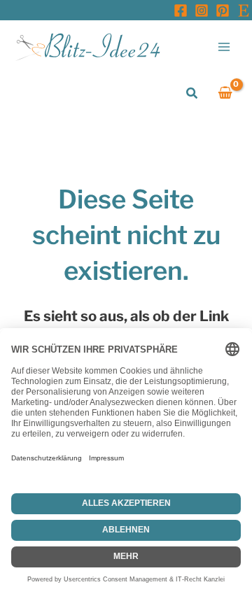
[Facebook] (181, 10)
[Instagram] (202, 10)
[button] (192, 93)
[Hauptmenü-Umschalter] (224, 46)
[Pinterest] (223, 10)
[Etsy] (244, 10)
